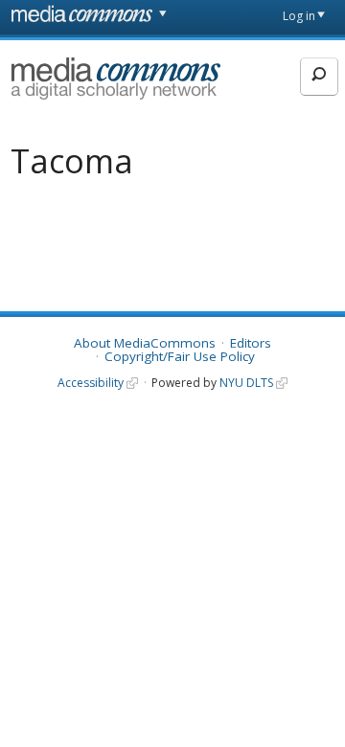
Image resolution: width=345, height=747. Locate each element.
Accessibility (91, 382)
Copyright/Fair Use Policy (179, 356)
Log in (299, 16)
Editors (250, 342)
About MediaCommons (145, 342)
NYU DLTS (246, 382)
